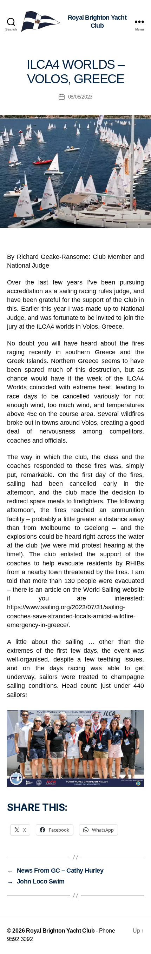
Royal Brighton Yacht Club (60, 931)
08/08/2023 (80, 97)
